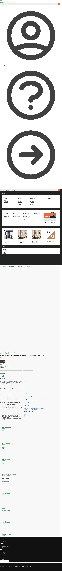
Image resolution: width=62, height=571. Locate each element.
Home (1, 266)
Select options (7, 353)
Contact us (3, 539)
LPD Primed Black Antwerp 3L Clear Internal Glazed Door (9, 474)
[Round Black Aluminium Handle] (7, 495)
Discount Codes (4, 541)
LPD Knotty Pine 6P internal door (6, 427)
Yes (28, 393)
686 (28, 396)
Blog (2, 540)
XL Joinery (29, 388)
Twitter (3, 559)
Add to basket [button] (8, 493)
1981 (28, 405)
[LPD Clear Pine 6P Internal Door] (4, 431)
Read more (10, 534)
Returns (3, 547)
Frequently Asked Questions (5, 546)
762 (29, 396)
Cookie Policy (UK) (4, 554)
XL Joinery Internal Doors (39, 407)
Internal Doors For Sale (5, 266)
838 (31, 396)
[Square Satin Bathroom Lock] (7, 481)
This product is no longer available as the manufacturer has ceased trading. (35, 409)
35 (28, 402)
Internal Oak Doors (11, 266)
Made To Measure (4, 545)
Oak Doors (37, 408)
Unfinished (29, 391)
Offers (2, 542)
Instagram (3, 558)
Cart (2, 551)
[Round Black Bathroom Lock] (7, 510)
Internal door (10, 394)
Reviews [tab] (3, 376)
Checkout (3, 125)
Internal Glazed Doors (27, 407)
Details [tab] (3, 375)
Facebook (3, 557)
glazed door (11, 388)
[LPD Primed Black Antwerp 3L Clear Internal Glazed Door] (4, 464)
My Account (3, 5)
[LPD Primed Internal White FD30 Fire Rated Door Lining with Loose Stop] (3, 533)
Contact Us (3, 65)
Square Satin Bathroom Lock (5, 492)
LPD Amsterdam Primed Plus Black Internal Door (8, 458)
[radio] (5, 370)
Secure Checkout (4, 552)
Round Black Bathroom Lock (5, 521)
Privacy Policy (4, 553)
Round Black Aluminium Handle (6, 507)
